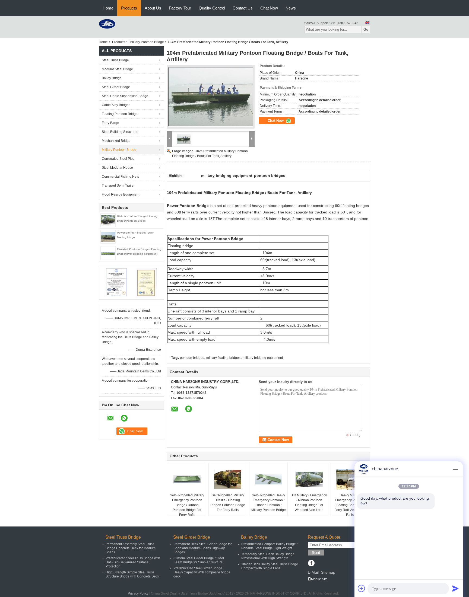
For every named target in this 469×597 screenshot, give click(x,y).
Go (365, 29)
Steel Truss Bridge (115, 60)
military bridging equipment (263, 358)
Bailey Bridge (112, 78)
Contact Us (243, 8)
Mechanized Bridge (116, 141)
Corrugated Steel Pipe (118, 159)
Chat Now (269, 8)
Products (129, 8)
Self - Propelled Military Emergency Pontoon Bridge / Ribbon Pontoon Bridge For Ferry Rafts (187, 505)
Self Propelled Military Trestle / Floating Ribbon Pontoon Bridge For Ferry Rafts (227, 502)
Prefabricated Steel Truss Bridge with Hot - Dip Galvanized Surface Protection (133, 562)
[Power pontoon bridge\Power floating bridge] (108, 236)
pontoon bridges (192, 358)
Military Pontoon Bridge (146, 42)
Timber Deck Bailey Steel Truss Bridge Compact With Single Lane (269, 566)
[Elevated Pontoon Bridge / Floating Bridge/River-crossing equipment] (108, 253)
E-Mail (313, 572)
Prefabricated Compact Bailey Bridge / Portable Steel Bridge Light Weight (269, 546)
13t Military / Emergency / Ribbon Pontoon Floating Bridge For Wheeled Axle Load (309, 502)
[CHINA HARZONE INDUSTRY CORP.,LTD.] (107, 23)
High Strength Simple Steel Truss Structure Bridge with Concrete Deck (132, 574)
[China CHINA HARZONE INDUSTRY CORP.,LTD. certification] (116, 283)
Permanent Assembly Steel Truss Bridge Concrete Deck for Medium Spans (131, 548)
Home (108, 8)
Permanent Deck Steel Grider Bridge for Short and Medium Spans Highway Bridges (202, 548)
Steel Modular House (117, 168)
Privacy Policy (138, 593)
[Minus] (455, 469)
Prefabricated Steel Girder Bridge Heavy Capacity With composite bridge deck (201, 572)
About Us (153, 8)
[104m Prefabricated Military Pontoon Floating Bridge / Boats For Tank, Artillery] (210, 97)
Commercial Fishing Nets (120, 176)
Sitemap (328, 572)
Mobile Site (319, 579)
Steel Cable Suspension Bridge (125, 96)
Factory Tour (180, 8)
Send (316, 553)
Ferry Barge (110, 123)
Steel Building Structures (120, 132)
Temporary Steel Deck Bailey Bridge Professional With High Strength (267, 556)
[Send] (455, 588)
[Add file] (361, 588)
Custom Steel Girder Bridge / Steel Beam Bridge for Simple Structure (198, 560)
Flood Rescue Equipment (120, 194)
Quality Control (212, 8)
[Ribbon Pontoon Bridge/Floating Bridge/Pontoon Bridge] (108, 220)
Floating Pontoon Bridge (120, 114)
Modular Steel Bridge (117, 69)
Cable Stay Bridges (116, 105)
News (291, 8)
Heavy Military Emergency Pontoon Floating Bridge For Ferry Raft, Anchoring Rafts (349, 505)
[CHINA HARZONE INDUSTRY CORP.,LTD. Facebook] (311, 564)
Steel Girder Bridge (116, 87)
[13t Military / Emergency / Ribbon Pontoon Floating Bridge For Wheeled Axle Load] (309, 479)
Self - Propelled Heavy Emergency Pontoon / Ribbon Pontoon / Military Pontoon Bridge (268, 502)
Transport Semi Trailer (118, 185)
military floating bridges (223, 358)
